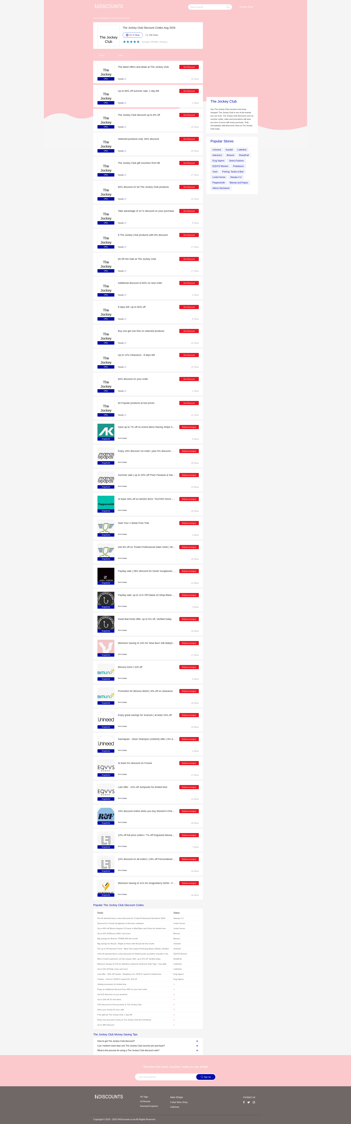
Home (95, 18)
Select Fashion (236, 161)
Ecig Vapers (218, 161)
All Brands (105, 18)
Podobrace (238, 166)
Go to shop (122, 438)
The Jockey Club (122, 18)
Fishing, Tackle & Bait (232, 172)
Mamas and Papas (239, 182)
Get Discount (189, 67)
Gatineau (174, 1107)
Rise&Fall (244, 155)
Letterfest (241, 150)
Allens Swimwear (221, 188)
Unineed (217, 150)
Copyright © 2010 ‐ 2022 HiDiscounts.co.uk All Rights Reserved (124, 1119)
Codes (102, 55)
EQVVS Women (220, 166)
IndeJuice (217, 155)
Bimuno (230, 155)
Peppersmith (219, 182)
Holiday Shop (246, 7)
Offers (121, 55)
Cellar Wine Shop (179, 1102)
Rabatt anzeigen (189, 427)
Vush (215, 172)
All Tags (144, 1097)
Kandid (229, 150)
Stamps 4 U (236, 177)
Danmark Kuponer (149, 1106)
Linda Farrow (219, 177)
